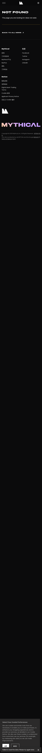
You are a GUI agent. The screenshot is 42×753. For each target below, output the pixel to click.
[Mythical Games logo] (21, 3)
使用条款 (4, 84)
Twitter (24, 56)
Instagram (26, 59)
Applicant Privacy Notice (10, 96)
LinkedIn (25, 63)
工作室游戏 (5, 56)
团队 (3, 66)
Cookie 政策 (6, 93)
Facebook (25, 53)
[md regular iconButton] (4, 3)
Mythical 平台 (6, 59)
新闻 (3, 53)
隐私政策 (4, 81)
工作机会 (4, 69)
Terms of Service (7, 139)
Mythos (4, 63)
